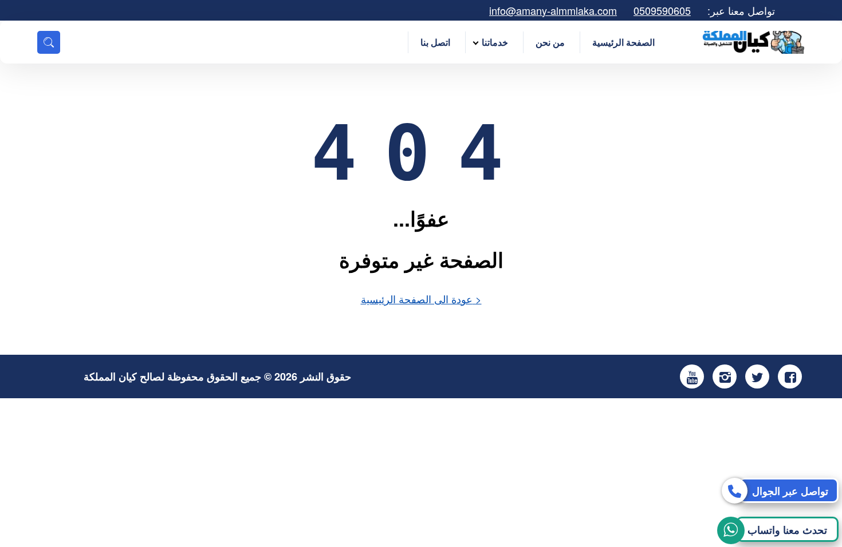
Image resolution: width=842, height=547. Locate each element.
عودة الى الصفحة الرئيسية (421, 298)
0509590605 (662, 10)
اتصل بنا (435, 42)
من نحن (550, 42)
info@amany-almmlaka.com (553, 10)
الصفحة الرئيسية (623, 42)
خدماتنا (495, 42)
